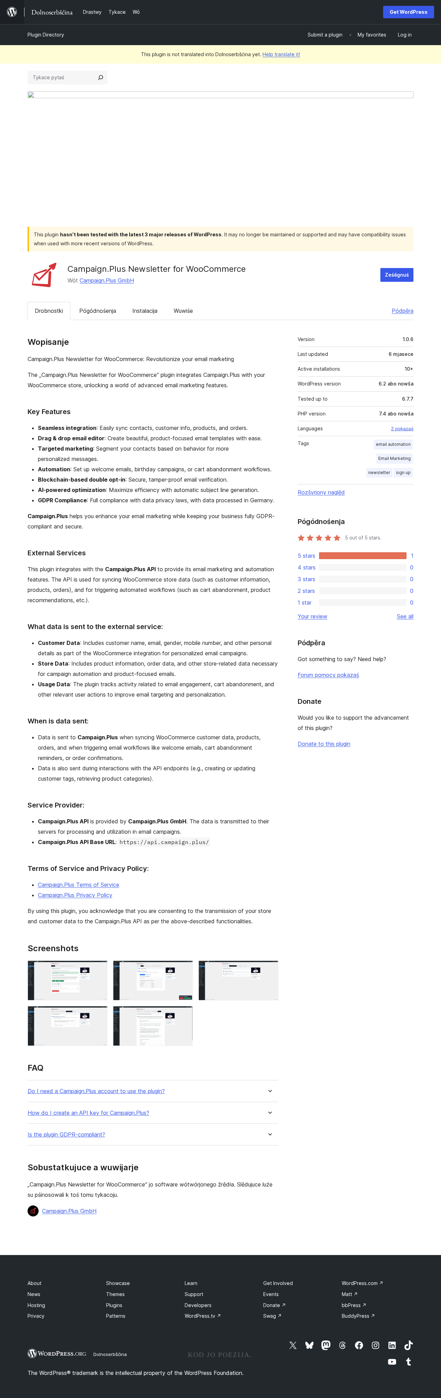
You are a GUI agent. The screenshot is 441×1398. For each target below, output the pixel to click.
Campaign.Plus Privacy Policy (75, 895)
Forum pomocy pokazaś (328, 674)
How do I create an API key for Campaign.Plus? (88, 1113)
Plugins (114, 1305)
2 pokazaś (402, 428)
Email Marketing (394, 458)
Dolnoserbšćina (110, 1354)
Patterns (115, 1316)
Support (194, 1294)
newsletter (379, 472)
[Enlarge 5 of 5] (183, 1015)
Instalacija (144, 310)
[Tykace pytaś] (100, 77)
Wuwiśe (183, 310)
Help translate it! (281, 54)
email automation (393, 444)
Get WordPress (409, 12)
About (34, 1283)
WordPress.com (362, 1283)
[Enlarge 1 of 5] (98, 969)
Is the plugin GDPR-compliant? (66, 1134)
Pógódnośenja (97, 310)
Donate (274, 1305)
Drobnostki (49, 310)
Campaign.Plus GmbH (107, 280)
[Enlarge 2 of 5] (183, 969)
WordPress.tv (203, 1316)
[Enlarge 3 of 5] (269, 969)
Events (271, 1294)
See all (405, 616)
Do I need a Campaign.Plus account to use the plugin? (96, 1091)
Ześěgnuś (397, 275)
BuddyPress (358, 1316)
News (34, 1294)
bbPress (354, 1305)
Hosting (36, 1305)
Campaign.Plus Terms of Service (78, 884)
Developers (198, 1305)
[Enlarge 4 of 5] (98, 1015)
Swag (272, 1316)
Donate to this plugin (324, 743)
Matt (350, 1294)
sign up (403, 472)
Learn (191, 1283)
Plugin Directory (46, 35)
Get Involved (278, 1283)
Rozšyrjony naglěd (321, 492)
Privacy (36, 1316)
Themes (115, 1294)
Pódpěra (402, 310)
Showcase (118, 1283)
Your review (312, 616)
